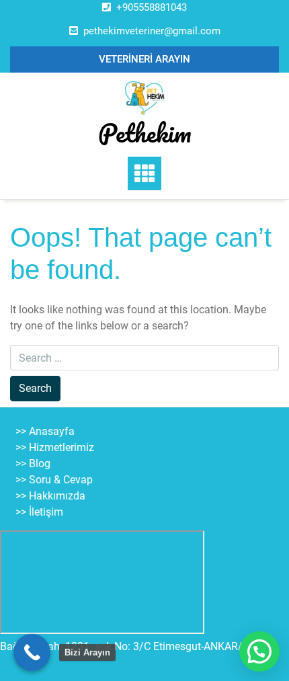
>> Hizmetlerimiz (54, 447)
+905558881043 (151, 7)
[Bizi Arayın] (31, 652)
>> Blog (32, 463)
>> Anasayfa (45, 431)
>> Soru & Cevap (54, 479)
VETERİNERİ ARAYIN (144, 59)
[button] (259, 651)
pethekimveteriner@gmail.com (151, 31)
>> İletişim (39, 512)
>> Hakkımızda (50, 495)
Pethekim (145, 132)
